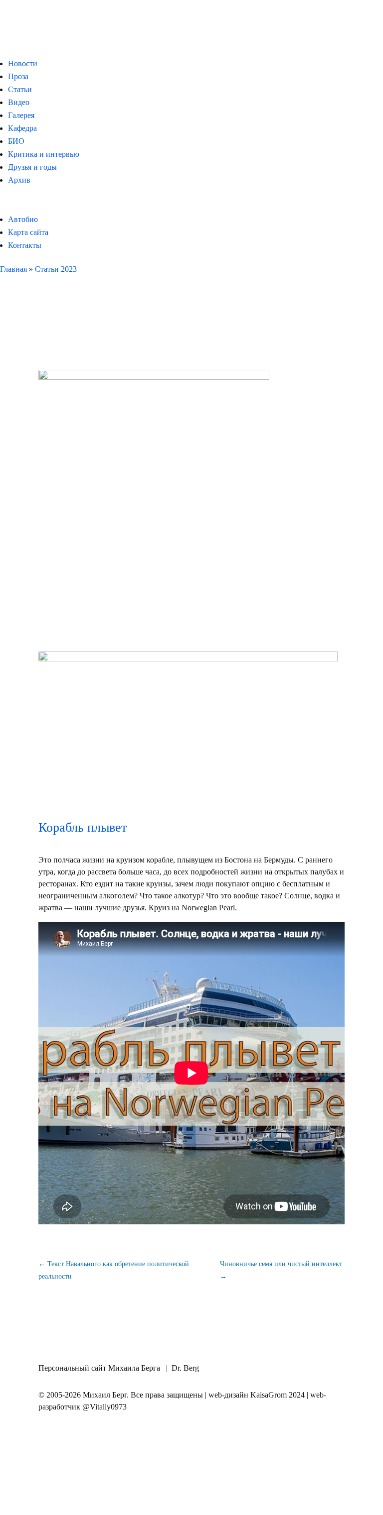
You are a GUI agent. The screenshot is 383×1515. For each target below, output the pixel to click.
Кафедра (22, 128)
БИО (16, 141)
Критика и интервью (43, 154)
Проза (18, 76)
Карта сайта (28, 232)
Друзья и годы (32, 167)
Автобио (23, 219)
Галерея (21, 115)
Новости (22, 63)
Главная (13, 269)
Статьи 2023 (56, 269)
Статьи (20, 89)
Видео (18, 102)
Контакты (24, 245)
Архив (19, 180)
